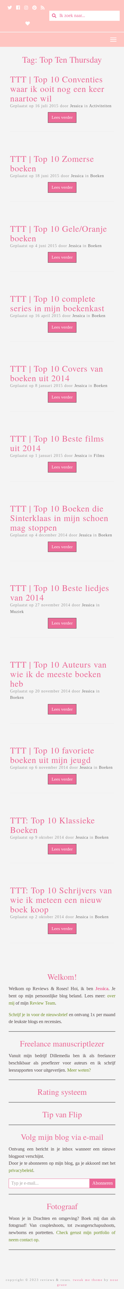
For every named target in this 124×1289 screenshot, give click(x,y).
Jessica (76, 106)
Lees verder (62, 117)
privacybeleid (21, 1170)
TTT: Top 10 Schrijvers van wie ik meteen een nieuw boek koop (61, 899)
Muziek (17, 612)
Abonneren (102, 1183)
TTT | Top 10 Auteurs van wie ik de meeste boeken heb (58, 673)
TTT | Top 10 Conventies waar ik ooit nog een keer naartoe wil (57, 88)
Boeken (97, 176)
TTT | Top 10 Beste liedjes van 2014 (59, 592)
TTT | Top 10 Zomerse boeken (52, 163)
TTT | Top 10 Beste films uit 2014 (57, 442)
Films (99, 455)
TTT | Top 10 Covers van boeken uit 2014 (56, 373)
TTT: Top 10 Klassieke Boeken (52, 824)
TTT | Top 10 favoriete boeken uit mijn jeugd (52, 754)
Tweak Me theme (88, 1279)
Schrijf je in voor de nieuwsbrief (38, 1014)
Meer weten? (79, 1070)
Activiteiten (100, 106)
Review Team (42, 1003)
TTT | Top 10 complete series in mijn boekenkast (57, 303)
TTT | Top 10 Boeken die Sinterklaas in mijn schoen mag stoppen (59, 517)
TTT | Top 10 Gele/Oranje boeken (58, 233)
